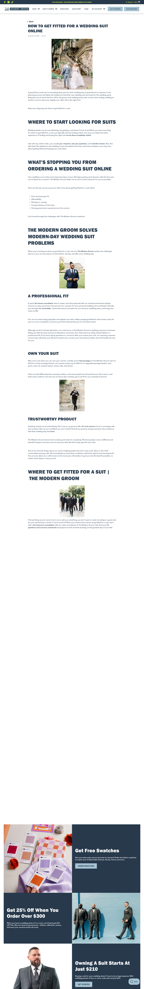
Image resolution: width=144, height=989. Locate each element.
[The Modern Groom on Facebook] (5, 3)
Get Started (115, 9)
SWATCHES (64, 9)
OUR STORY (76, 9)
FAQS (86, 9)
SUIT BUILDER (131, 9)
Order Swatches (86, 866)
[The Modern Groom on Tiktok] (12, 3)
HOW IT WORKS (48, 9)
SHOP (34, 9)
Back (31, 21)
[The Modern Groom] (17, 9)
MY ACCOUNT (97, 9)
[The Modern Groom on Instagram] (8, 3)
